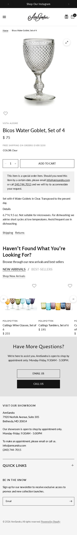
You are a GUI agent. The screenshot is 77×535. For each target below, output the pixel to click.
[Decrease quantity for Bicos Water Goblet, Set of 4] (5, 163)
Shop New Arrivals (14, 276)
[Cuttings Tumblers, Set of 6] (55, 300)
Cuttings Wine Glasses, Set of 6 (19, 327)
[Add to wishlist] (5, 113)
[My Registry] (66, 17)
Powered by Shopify (50, 521)
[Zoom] (66, 42)
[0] (72, 17)
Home (5, 30)
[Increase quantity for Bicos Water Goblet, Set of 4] (15, 163)
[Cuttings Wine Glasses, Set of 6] (20, 300)
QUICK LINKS (15, 465)
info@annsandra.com (58, 180)
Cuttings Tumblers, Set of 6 (53, 325)
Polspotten (10, 321)
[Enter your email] (70, 501)
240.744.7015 (23, 184)
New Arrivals (14, 269)
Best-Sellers (41, 269)
